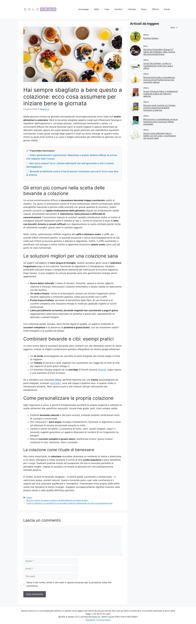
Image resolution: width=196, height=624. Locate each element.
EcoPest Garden (151, 38)
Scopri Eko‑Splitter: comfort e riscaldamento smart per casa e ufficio (158, 65)
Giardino (118, 9)
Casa (106, 9)
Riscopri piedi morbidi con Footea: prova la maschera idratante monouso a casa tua (159, 107)
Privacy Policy (104, 620)
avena (102, 369)
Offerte (155, 9)
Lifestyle (132, 9)
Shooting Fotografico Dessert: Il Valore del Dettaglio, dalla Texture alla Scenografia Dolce (159, 52)
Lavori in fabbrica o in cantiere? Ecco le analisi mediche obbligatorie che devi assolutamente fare (69, 503)
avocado (55, 383)
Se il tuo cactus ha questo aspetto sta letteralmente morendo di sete (57, 500)
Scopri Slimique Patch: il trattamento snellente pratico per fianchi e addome (160, 93)
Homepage (83, 9)
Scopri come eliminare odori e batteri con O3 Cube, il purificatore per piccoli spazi (159, 135)
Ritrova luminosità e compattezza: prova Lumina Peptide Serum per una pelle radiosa (159, 79)
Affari (96, 9)
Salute (167, 9)
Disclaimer (91, 620)
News (144, 9)
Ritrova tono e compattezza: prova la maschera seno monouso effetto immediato (160, 121)
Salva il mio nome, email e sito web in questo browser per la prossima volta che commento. (68, 584)
